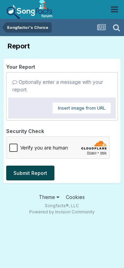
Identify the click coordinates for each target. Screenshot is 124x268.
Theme (47, 197)
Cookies (75, 197)
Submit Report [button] (30, 173)
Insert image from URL (81, 108)
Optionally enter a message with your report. (57, 85)
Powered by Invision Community (62, 211)
